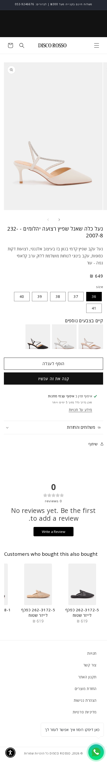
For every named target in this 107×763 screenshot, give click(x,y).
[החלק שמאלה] (48, 219)
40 (21, 296)
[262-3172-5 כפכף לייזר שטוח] (82, 584)
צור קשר (90, 664)
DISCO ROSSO (60, 753)
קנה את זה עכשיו (53, 378)
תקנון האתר (87, 676)
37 (75, 296)
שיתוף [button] (93, 443)
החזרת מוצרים (86, 688)
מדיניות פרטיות (85, 712)
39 (39, 296)
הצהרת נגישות (85, 700)
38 (58, 296)
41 (94, 308)
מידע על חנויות (80, 409)
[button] (96, 45)
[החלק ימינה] (59, 219)
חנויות (92, 653)
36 (94, 296)
